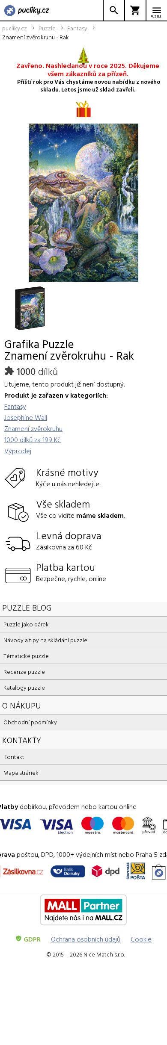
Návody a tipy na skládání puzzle (45, 639)
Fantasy (77, 28)
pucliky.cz (14, 28)
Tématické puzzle (26, 655)
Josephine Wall (25, 417)
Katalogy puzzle (24, 687)
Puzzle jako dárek (26, 624)
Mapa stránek (21, 772)
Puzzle (47, 28)
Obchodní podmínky (30, 721)
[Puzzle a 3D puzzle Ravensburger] (26, 11)
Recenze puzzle (24, 671)
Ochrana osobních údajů (85, 939)
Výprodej (17, 451)
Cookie (141, 939)
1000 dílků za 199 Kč (32, 439)
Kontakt (13, 756)
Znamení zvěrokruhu (33, 428)
